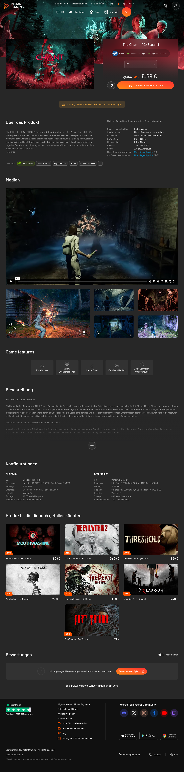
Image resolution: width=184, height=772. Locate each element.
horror (73, 163)
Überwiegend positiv (144, 152)
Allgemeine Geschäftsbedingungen (74, 704)
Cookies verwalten (14, 754)
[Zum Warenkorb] (165, 5)
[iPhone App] (128, 736)
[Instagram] (144, 713)
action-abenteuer (87, 163)
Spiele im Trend (60, 3)
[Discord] (124, 713)
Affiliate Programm (66, 713)
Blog (111, 3)
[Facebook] (154, 713)
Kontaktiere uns (65, 718)
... (100, 163)
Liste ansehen (140, 129)
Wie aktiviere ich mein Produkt (148, 135)
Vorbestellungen (79, 3)
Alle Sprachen (172, 654)
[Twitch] (174, 713)
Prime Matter (140, 142)
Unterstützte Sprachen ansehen (149, 132)
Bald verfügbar (98, 3)
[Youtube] (164, 713)
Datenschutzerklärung (68, 709)
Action (137, 148)
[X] (134, 713)
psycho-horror (60, 163)
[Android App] (148, 736)
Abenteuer (146, 148)
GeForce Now (27, 163)
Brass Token (140, 138)
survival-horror (43, 163)
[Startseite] (14, 6)
